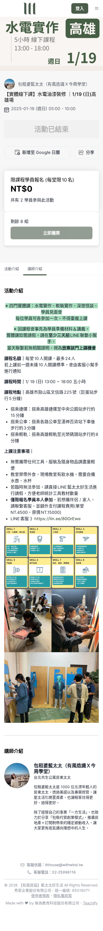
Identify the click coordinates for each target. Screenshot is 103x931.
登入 (80, 8)
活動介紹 (11, 268)
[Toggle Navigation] (96, 8)
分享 (90, 152)
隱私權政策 (62, 895)
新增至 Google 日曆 (41, 152)
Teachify (90, 903)
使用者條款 (40, 895)
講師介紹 (34, 268)
